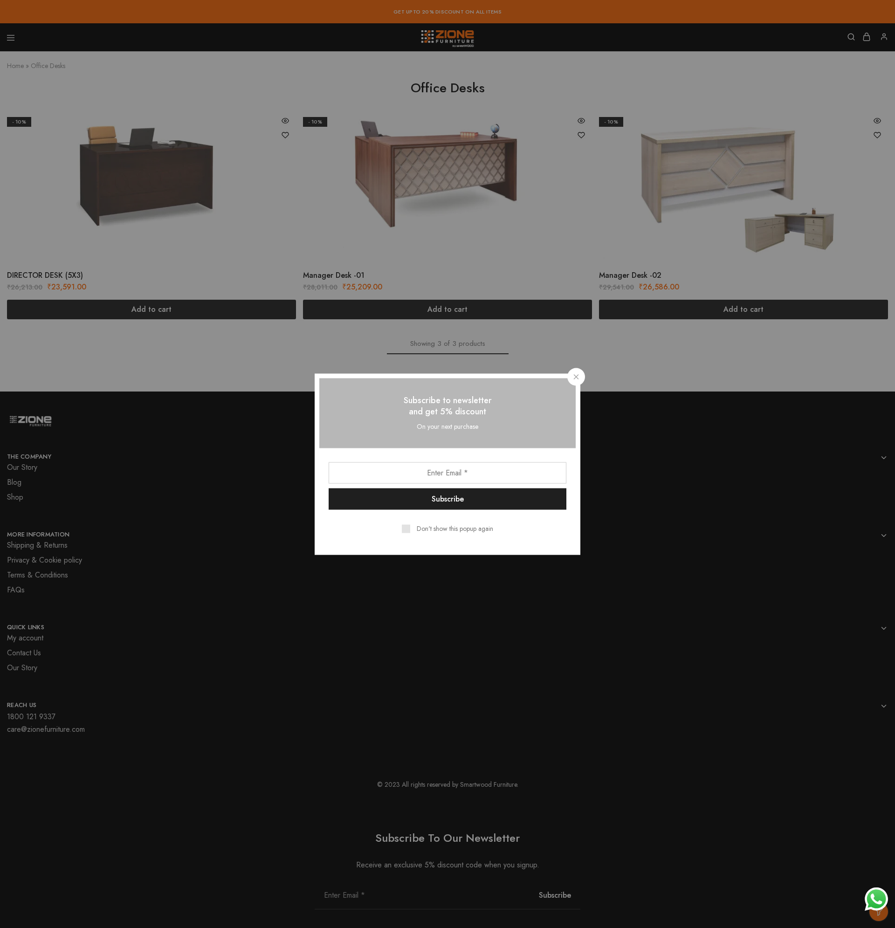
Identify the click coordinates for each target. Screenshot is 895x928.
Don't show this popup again (455, 528)
